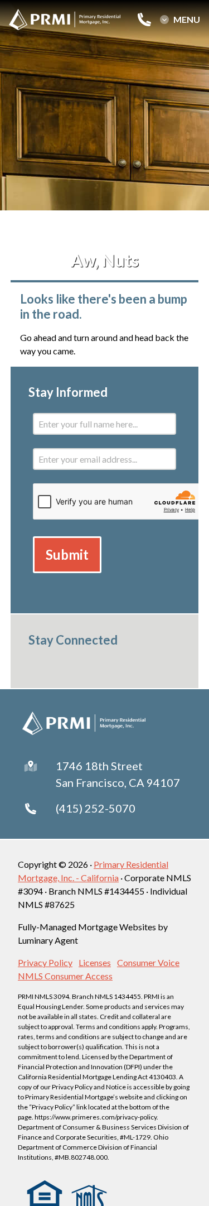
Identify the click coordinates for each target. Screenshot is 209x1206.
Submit (67, 554)
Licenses (95, 962)
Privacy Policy (45, 962)
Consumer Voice (148, 962)
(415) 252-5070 (95, 808)
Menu (186, 20)
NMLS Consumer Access (65, 975)
